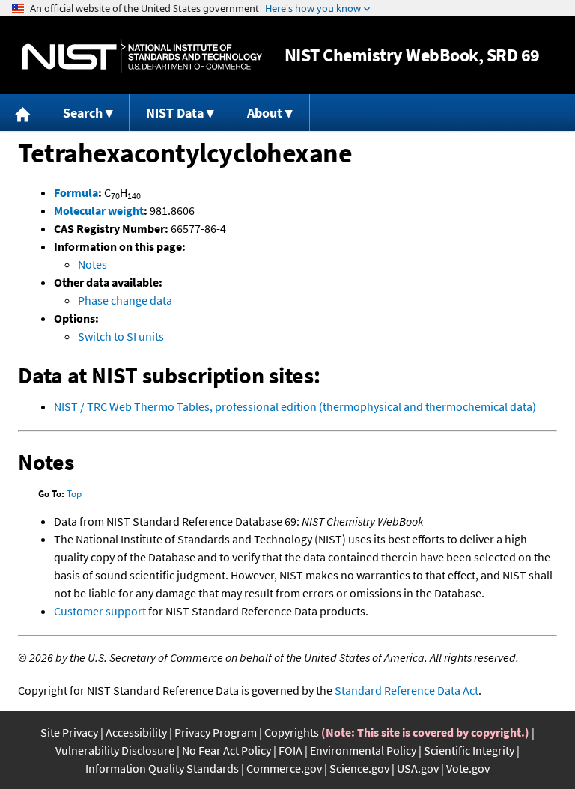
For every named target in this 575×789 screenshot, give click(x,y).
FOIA (290, 750)
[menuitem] (23, 112)
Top (74, 493)
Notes (92, 264)
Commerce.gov (284, 768)
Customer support (100, 610)
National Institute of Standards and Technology (142, 56)
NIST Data (175, 112)
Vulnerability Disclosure (114, 750)
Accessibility (136, 732)
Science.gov (359, 768)
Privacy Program (215, 732)
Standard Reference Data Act (406, 690)
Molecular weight (99, 210)
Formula (76, 192)
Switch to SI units (121, 336)
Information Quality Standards (162, 768)
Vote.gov (468, 768)
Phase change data (125, 300)
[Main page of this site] (23, 112)
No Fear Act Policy (226, 750)
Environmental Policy (363, 750)
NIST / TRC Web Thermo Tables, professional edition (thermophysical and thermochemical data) (295, 406)
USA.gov (418, 768)
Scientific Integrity (469, 750)
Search (83, 112)
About (264, 112)
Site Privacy (69, 732)
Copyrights (291, 732)
